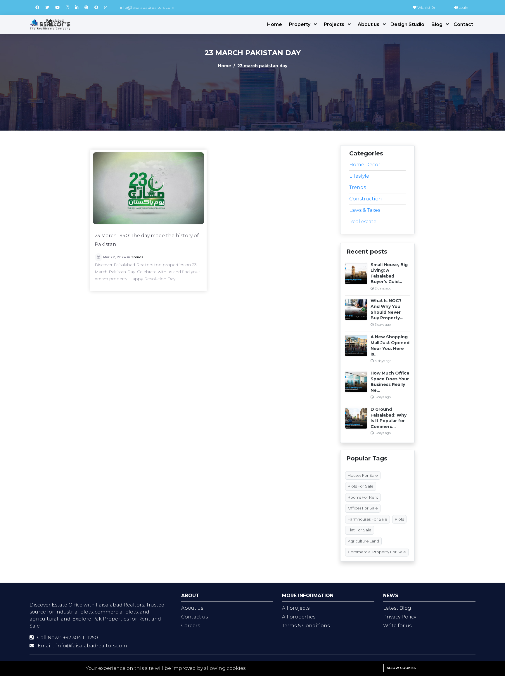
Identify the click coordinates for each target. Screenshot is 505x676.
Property (299, 24)
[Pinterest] (89, 7)
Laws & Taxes (364, 210)
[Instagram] (70, 7)
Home (274, 24)
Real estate (362, 221)
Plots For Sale (360, 486)
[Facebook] (40, 7)
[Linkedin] (79, 7)
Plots (399, 519)
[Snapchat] (99, 7)
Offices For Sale (363, 508)
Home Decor (364, 164)
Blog (436, 24)
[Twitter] (50, 7)
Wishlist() (425, 7)
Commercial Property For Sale (377, 552)
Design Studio (407, 24)
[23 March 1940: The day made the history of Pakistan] (148, 188)
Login (463, 7)
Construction (365, 199)
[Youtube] (60, 7)
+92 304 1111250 (80, 637)
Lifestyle (359, 176)
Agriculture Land (363, 541)
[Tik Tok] (108, 7)
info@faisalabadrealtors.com (147, 7)
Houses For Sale (363, 475)
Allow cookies (401, 668)
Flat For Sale (359, 530)
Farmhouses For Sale (367, 519)
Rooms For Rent (363, 497)
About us (368, 24)
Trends (137, 257)
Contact (463, 24)
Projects (334, 24)
